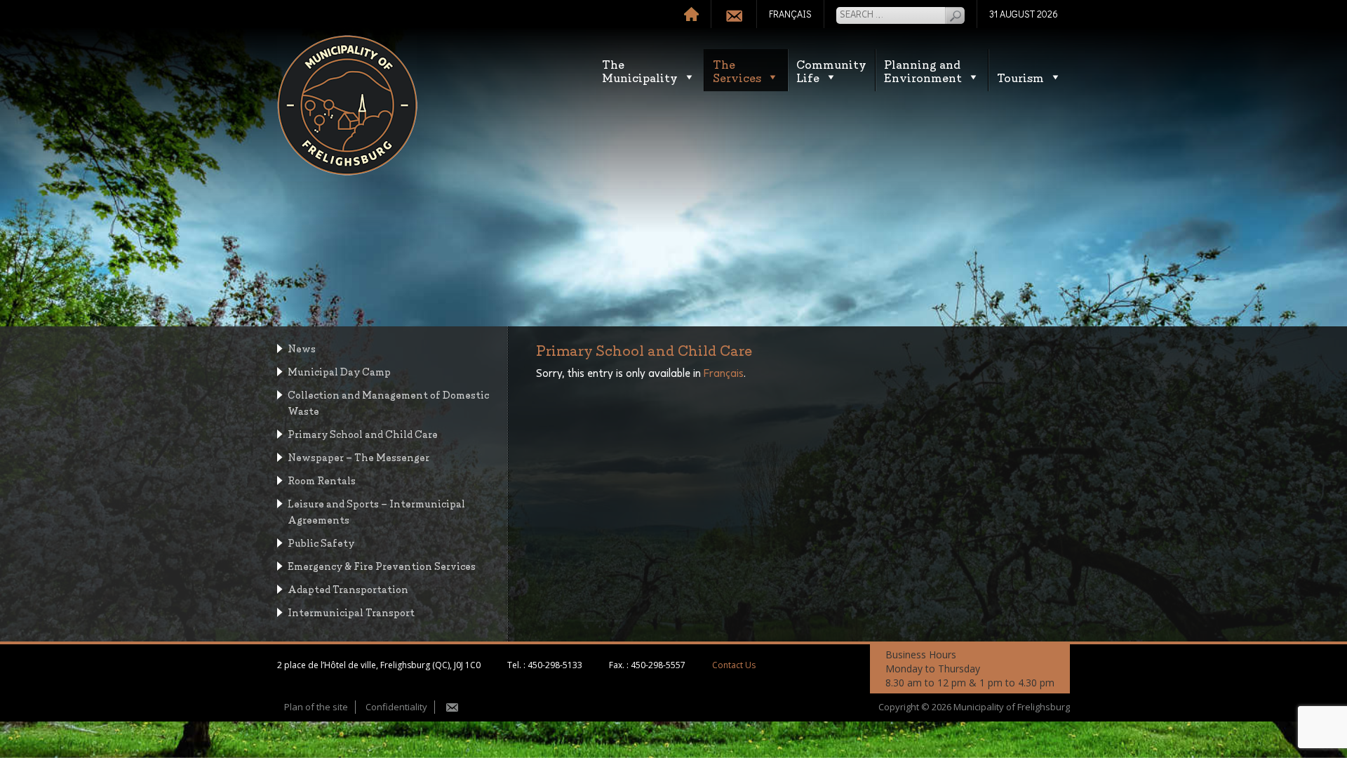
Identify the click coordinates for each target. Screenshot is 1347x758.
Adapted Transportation (348, 588)
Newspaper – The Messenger (358, 456)
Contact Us (734, 665)
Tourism (1020, 77)
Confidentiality (396, 706)
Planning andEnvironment (923, 70)
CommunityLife (831, 70)
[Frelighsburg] (347, 105)
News (302, 347)
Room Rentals (322, 479)
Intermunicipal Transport (351, 611)
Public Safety (321, 542)
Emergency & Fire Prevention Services (382, 565)
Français (724, 373)
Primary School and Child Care (363, 433)
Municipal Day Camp (339, 371)
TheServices (737, 70)
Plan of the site (316, 706)
